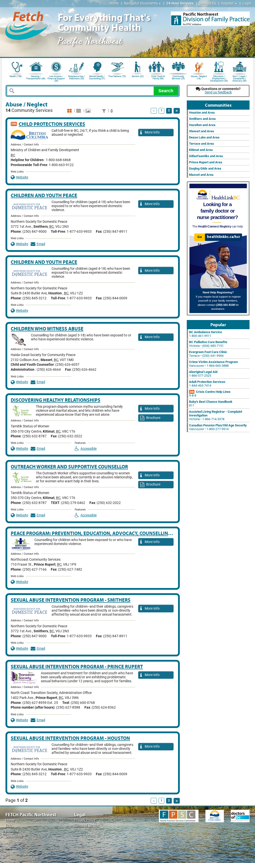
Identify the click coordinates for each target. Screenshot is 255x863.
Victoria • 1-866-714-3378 (215, 415)
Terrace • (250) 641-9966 (208, 354)
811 (210, 403)
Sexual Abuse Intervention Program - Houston (70, 738)
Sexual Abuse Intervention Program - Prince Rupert (77, 666)
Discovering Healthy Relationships (55, 400)
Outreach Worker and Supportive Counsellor (69, 466)
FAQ (8, 825)
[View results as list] (79, 111)
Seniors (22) (138, 76)
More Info (151, 132)
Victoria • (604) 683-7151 (208, 344)
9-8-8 (210, 393)
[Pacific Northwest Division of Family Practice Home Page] (210, 18)
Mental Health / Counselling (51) (97, 77)
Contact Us (207, 3)
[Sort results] (112, 111)
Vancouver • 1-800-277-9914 (218, 427)
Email (41, 244)
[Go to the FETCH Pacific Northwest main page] (27, 24)
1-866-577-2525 (203, 373)
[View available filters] (104, 111)
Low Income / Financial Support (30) (56, 78)
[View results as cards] (70, 111)
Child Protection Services (52, 124)
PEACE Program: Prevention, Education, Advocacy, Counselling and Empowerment (116, 533)
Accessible (88, 449)
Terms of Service (86, 825)
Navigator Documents (142, 3)
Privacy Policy (85, 820)
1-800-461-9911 (205, 334)
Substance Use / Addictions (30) (76, 77)
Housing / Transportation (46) (35, 77)
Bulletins (12, 831)
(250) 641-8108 (225, 304)
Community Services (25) (178, 77)
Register (229, 3)
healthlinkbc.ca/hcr (223, 237)
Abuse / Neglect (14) (199, 77)
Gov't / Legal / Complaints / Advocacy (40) (239, 78)
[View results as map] (88, 111)
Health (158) (15, 76)
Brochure (152, 418)
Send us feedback (218, 92)
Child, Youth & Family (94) (158, 77)
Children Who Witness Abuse (47, 328)
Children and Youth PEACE (44, 195)
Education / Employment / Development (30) (219, 78)
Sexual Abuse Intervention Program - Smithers (70, 600)
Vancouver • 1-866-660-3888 (213, 363)
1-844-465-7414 (207, 383)
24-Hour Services (180, 3)
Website (22, 177)
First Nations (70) (117, 76)
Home (114, 3)
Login (247, 3)
